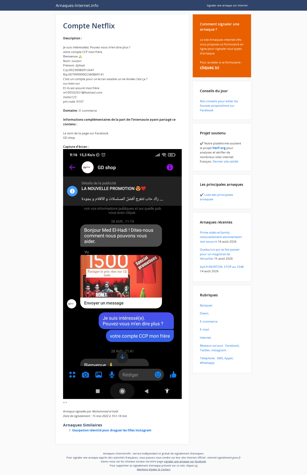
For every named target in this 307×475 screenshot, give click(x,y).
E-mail (204, 329)
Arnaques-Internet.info (77, 5)
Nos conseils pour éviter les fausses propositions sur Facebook (219, 105)
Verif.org (219, 148)
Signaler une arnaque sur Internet (227, 5)
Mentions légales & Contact (153, 469)
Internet (205, 338)
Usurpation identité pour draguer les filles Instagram (111, 430)
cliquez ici (209, 67)
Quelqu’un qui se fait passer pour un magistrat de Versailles (220, 254)
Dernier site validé (225, 161)
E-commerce (208, 321)
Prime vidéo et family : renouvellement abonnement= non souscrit (221, 237)
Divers (204, 313)
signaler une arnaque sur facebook (185, 461)
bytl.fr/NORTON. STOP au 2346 (222, 267)
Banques (206, 305)
